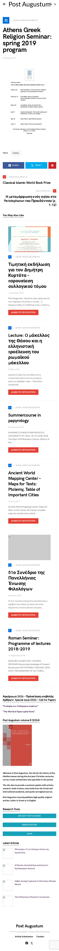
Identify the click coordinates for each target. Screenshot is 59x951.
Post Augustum (30, 4)
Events (16, 153)
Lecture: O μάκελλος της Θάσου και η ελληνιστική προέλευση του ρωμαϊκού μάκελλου (29, 349)
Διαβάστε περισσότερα (23, 312)
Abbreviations (29, 825)
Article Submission (24, 936)
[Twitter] (31, 943)
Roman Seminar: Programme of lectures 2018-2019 (29, 643)
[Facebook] (26, 943)
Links (29, 834)
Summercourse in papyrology (24, 418)
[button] (55, 4)
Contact (40, 936)
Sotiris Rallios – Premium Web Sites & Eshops (33, 932)
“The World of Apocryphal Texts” (19, 711)
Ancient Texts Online (29, 816)
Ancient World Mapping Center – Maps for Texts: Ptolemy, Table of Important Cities (24, 484)
